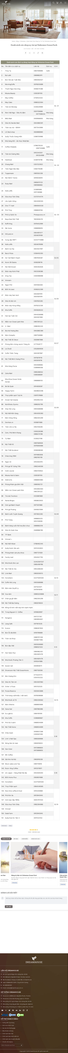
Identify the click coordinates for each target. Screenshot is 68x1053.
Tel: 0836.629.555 (7, 985)
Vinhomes (22, 41)
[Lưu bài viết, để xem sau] (42, 53)
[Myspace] (16, 1010)
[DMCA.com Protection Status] (21, 1015)
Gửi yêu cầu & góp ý (7, 1041)
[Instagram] (23, 1010)
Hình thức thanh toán (8, 1025)
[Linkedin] (20, 1010)
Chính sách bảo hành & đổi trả (10, 1036)
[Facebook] (27, 1010)
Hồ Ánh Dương (39, 48)
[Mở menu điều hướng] (66, 2)
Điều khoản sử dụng (7, 1031)
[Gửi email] (34, 53)
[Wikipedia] (5, 1010)
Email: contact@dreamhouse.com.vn (13, 988)
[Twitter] (9, 1010)
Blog (17, 41)
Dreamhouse (33, 1051)
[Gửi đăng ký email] (21, 1045)
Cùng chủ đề (6, 838)
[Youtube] (2, 1010)
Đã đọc (16, 838)
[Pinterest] (13, 1010)
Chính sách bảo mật (7, 1033)
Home (13, 41)
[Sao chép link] (38, 53)
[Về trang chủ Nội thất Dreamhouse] (6, 3)
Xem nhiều (25, 838)
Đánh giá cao (35, 838)
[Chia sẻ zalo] (30, 53)
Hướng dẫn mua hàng (8, 1022)
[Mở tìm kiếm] (53, 2)
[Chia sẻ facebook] (25, 53)
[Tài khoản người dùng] (61, 2)
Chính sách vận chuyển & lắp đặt (11, 1039)
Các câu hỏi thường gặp (8, 1028)
